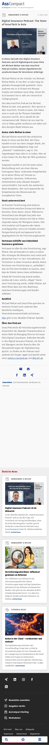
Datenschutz (21, 734)
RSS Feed (8, 729)
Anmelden (7, 382)
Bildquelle (30, 729)
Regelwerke (35, 734)
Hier (4, 318)
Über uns (18, 729)
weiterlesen (16, 532)
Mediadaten (14, 718)
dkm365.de (37, 358)
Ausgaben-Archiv (17, 706)
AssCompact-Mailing (19, 712)
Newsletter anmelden (19, 700)
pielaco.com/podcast (18, 358)
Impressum (8, 734)
